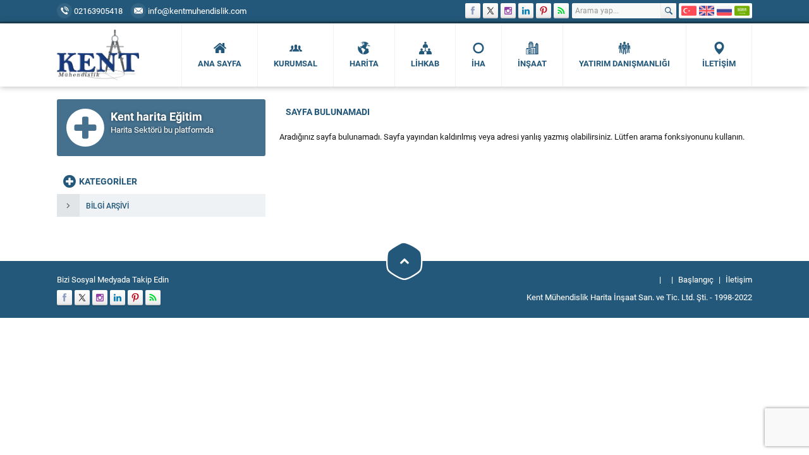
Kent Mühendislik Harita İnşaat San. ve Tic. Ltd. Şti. (617, 297)
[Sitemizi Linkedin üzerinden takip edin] (525, 10)
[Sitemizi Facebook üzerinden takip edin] (472, 10)
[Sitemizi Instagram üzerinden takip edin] (508, 10)
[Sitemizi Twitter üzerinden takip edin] (490, 10)
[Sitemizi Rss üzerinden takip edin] (561, 10)
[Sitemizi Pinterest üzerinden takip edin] (543, 10)
